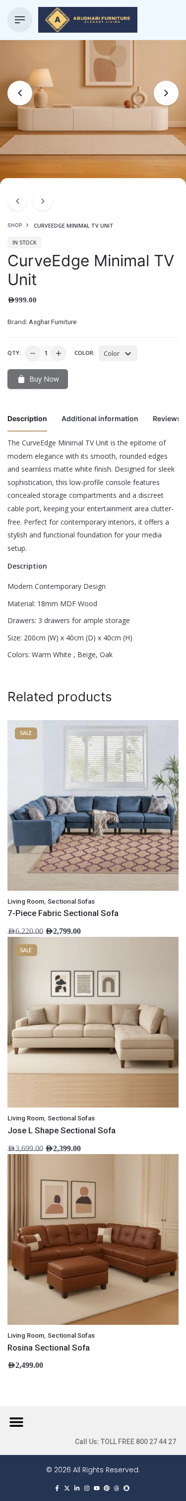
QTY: (14, 352)
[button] (16, 1422)
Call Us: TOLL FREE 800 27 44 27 (125, 1442)
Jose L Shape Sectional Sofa (61, 1130)
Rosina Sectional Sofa (48, 1348)
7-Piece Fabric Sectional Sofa (63, 913)
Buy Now (44, 379)
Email (19, 683)
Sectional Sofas (71, 901)
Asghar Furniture (52, 322)
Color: (84, 352)
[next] (43, 200)
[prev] (17, 200)
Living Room (25, 901)
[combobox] (118, 353)
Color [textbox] (112, 353)
